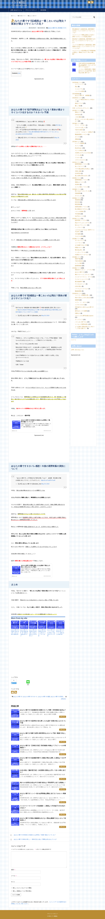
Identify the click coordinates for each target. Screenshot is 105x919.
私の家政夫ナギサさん (81, 209)
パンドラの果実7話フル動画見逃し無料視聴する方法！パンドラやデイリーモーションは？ (83, 46)
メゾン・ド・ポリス (81, 302)
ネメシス (77, 145)
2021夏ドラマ (76, 123)
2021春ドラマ (76, 141)
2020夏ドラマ (76, 189)
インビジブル (79, 89)
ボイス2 (77, 137)
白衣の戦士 (78, 286)
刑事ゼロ (77, 313)
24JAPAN (78, 173)
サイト (13, 881)
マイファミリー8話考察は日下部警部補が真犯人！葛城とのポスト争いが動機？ (83, 52)
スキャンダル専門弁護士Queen (84, 315)
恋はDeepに (78, 148)
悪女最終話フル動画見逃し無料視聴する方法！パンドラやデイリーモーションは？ (83, 30)
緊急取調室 (78, 291)
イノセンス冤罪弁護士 (81, 324)
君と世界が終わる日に (81, 175)
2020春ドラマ (76, 198)
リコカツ (77, 157)
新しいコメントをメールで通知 (22, 888)
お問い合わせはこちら (77, 349)
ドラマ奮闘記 (18, 2)
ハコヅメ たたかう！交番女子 (84, 132)
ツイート (73, 340)
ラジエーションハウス (81, 279)
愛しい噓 (77, 105)
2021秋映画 (75, 93)
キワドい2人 (78, 195)
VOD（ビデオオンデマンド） (81, 108)
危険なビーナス (79, 182)
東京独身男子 (79, 281)
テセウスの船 (79, 236)
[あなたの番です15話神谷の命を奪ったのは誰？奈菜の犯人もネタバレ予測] (15, 724)
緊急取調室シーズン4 (81, 134)
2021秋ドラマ (76, 110)
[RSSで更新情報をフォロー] (92, 2)
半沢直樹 (77, 214)
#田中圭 (42, 132)
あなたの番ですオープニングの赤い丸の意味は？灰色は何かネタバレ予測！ (51, 632)
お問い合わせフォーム (16, 10)
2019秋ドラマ (76, 238)
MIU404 (77, 202)
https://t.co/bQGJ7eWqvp (24, 309)
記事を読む (62, 716)
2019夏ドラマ (76, 257)
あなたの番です (52, 28)
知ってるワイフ (79, 166)
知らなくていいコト (81, 225)
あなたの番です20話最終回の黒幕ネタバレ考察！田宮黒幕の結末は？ (43, 710)
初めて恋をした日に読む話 (83, 297)
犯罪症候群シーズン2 (81, 206)
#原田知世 (37, 132)
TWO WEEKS (79, 261)
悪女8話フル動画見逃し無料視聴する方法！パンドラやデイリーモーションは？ (83, 40)
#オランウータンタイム (52, 132)
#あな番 (31, 132)
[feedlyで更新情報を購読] (89, 2)
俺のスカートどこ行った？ (83, 274)
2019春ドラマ (62, 28)
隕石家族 (77, 204)
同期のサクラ (79, 247)
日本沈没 (77, 114)
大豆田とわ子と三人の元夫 (83, 152)
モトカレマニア (79, 240)
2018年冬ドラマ (77, 293)
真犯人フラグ (79, 103)
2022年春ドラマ (77, 82)
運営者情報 (43, 10)
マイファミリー (79, 84)
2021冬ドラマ (76, 162)
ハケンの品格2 (79, 211)
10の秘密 (77, 234)
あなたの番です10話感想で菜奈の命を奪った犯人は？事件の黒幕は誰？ (15, 632)
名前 (13, 869)
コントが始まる (79, 150)
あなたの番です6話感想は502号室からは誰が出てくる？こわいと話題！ (42, 632)
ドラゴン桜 (78, 155)
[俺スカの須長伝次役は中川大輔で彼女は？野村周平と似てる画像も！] (15, 786)
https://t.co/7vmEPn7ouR (48, 480)
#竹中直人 (58, 125)
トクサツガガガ (79, 304)
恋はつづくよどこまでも (82, 222)
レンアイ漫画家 (79, 143)
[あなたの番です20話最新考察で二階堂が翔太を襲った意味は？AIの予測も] (15, 761)
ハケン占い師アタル (81, 322)
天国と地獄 (78, 171)
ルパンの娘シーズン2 (81, 187)
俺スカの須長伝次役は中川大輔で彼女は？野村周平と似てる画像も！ (43, 782)
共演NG (77, 184)
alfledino (63, 699)
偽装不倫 (77, 258)
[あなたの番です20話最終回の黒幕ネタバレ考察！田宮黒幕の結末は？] (15, 713)
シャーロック (79, 242)
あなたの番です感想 (44, 696)
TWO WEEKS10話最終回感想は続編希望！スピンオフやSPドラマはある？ (87, 65)
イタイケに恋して (80, 127)
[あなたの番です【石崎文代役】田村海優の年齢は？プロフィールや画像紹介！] (15, 749)
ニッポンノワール (80, 252)
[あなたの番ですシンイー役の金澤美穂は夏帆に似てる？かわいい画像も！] (15, 797)
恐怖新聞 (77, 193)
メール (14, 875)
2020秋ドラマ (76, 178)
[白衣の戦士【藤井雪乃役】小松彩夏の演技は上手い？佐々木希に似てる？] (15, 774)
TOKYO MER (79, 130)
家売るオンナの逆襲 (81, 311)
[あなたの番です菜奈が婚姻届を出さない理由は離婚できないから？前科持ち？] (15, 821)
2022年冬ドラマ (77, 97)
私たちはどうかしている (82, 191)
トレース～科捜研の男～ (82, 295)
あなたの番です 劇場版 (82, 95)
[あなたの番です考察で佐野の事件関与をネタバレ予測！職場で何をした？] (15, 736)
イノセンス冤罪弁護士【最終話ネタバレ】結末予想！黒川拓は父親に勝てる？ (87, 71)
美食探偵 (77, 200)
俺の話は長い (79, 250)
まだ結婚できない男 (81, 245)
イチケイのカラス (80, 160)
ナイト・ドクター (80, 125)
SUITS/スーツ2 (79, 216)
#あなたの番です (37, 309)
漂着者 (77, 139)
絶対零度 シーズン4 (81, 220)
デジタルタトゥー (80, 284)
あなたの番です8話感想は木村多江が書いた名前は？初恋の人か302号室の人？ (33, 632)
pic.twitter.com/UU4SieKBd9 (24, 134)
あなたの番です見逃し (57, 696)
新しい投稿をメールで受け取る (22, 891)
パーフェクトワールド (81, 288)
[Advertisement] (39, 91)
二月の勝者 (78, 117)
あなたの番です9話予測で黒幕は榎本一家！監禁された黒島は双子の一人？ (24, 632)
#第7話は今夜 (50, 309)
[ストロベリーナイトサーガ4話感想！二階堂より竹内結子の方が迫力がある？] (15, 809)
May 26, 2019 (45, 315)
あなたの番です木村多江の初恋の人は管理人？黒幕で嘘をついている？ (35, 835)
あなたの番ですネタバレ (30, 696)
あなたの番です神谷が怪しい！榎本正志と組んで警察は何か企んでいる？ (35, 839)
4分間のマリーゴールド (82, 254)
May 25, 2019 (45, 484)
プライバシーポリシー (31, 10)
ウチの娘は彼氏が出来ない (83, 168)
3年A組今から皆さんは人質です (84, 307)
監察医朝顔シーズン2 (81, 164)
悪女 (76, 86)
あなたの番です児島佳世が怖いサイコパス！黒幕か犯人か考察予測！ (60, 632)
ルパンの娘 (78, 263)
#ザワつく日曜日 (33, 312)
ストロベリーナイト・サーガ (83, 277)
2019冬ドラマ (76, 218)
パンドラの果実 (79, 91)
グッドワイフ (79, 319)
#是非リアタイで (23, 312)
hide (19, 73)
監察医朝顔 (78, 265)
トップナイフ (79, 227)
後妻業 (77, 300)
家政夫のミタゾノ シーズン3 (84, 269)
